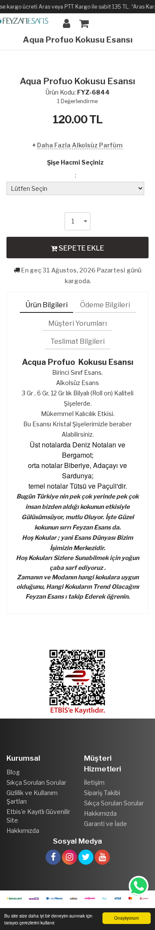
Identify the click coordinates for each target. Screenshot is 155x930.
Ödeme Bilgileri (105, 305)
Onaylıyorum (126, 918)
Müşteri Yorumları (77, 323)
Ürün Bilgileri (46, 305)
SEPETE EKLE (80, 248)
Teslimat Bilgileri (77, 341)
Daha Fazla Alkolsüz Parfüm (80, 145)
